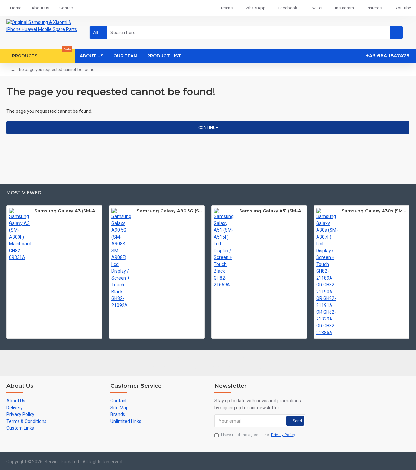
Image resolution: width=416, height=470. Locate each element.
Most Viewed (23, 193)
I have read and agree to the (258, 435)
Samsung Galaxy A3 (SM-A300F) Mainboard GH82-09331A (67, 210)
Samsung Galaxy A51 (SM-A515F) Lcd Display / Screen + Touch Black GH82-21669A (272, 210)
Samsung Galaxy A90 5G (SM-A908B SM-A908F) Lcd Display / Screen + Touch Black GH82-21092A (169, 210)
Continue (208, 127)
